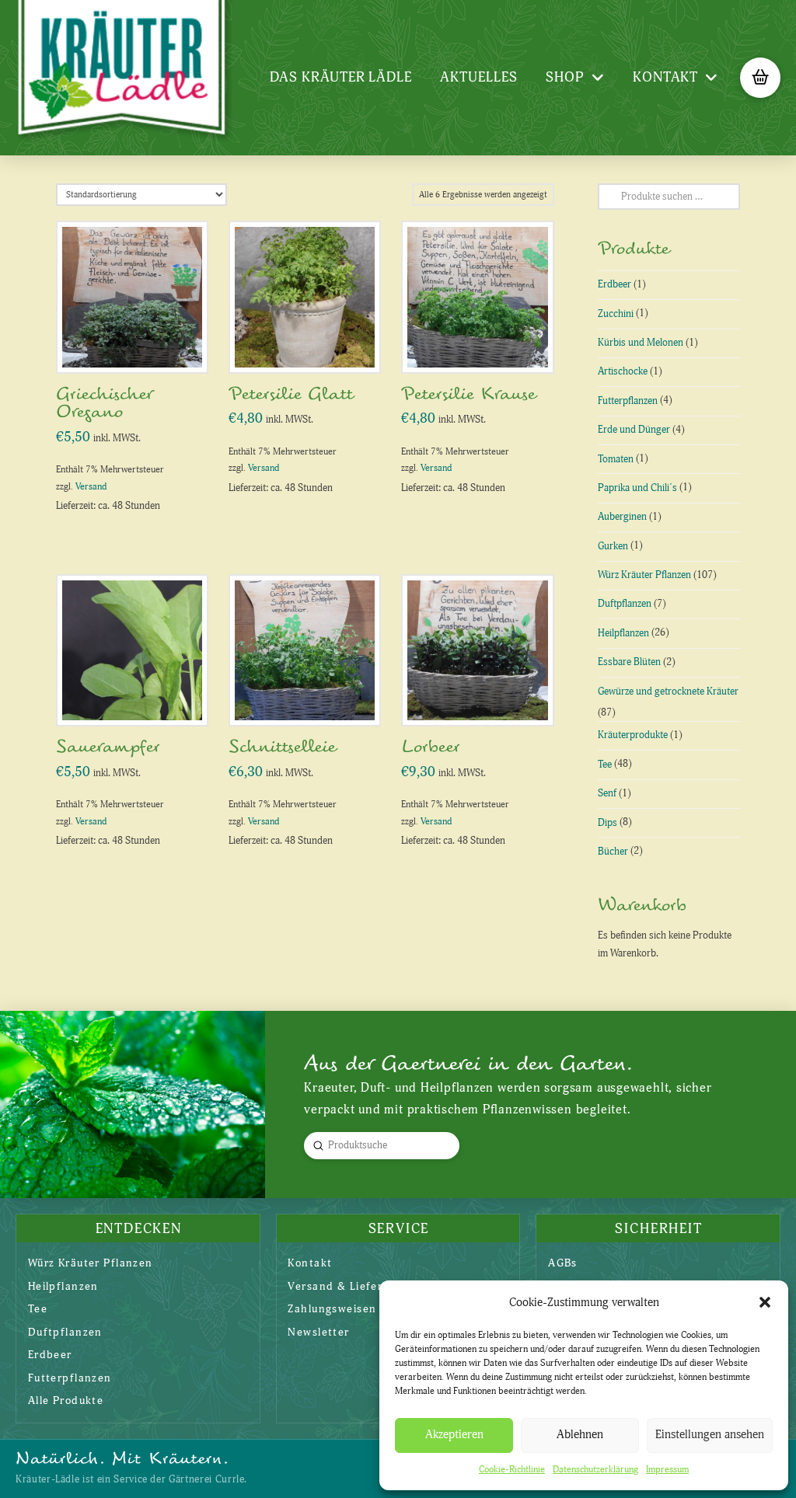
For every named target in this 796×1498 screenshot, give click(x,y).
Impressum (667, 1469)
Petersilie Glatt (291, 394)
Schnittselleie (282, 747)
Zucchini (616, 314)
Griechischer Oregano (104, 403)
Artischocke (623, 371)
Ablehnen (580, 1434)
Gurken (613, 546)
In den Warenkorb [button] (138, 344)
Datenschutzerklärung (595, 1469)
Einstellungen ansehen (709, 1434)
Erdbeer (614, 284)
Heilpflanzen (623, 633)
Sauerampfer (108, 747)
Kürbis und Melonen (640, 342)
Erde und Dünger (634, 429)
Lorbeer (430, 747)
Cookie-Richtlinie (512, 1469)
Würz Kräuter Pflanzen (644, 575)
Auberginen (622, 516)
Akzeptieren (454, 1434)
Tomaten (616, 459)
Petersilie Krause (468, 394)
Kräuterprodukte (633, 735)
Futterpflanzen (628, 401)
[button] (765, 1302)
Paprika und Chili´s (637, 488)
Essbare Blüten (629, 662)
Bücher (613, 851)
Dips (607, 823)
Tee (605, 764)
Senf (607, 793)
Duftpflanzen (624, 603)
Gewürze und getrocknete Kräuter (668, 691)
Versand (90, 487)
